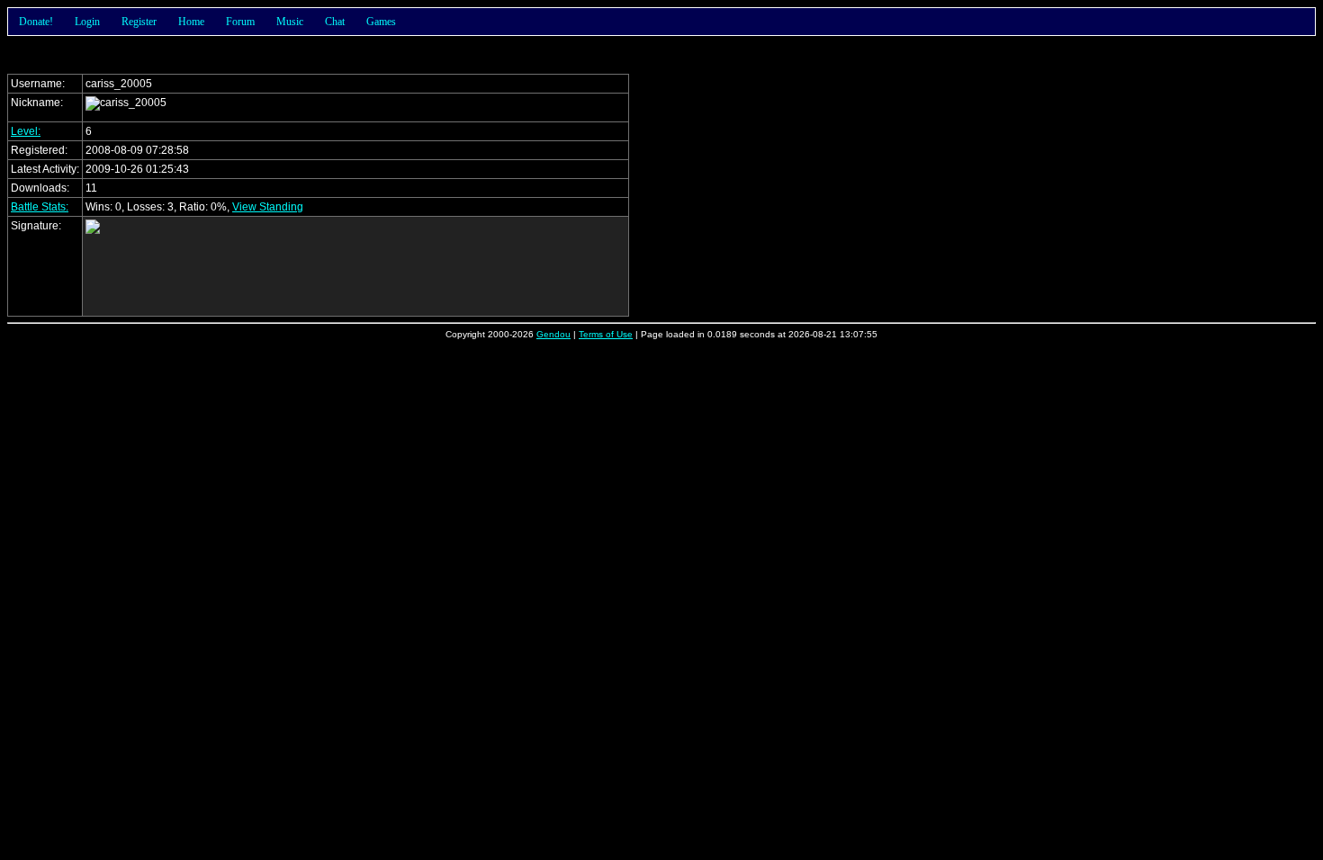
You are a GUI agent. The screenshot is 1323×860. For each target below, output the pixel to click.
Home (191, 21)
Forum (240, 21)
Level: (25, 131)
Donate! (36, 21)
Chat (335, 21)
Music (289, 21)
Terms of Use (606, 334)
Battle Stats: (39, 207)
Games (381, 21)
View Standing (267, 207)
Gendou (553, 334)
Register (139, 21)
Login (87, 21)
